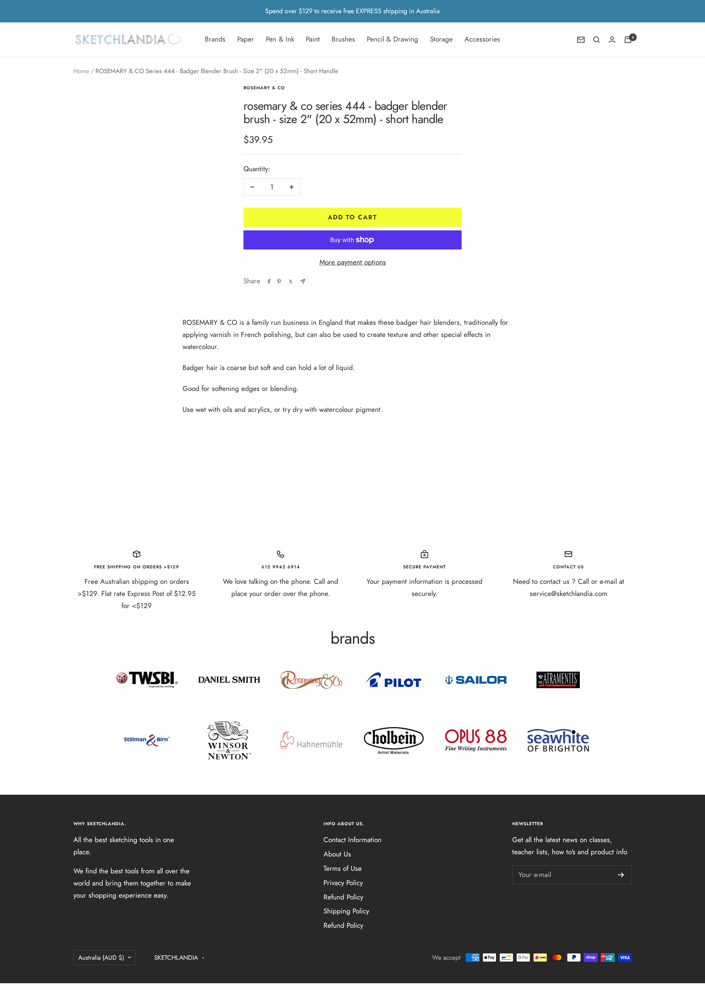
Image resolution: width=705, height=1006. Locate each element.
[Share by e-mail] (302, 281)
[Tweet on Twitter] (291, 281)
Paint (313, 39)
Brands (215, 39)
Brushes (343, 39)
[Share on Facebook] (269, 281)
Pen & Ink (280, 39)
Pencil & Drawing (392, 39)
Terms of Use (342, 868)
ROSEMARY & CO (264, 88)
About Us (337, 854)
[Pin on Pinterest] (279, 281)
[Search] (596, 39)
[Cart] (628, 39)
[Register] (621, 874)
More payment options (352, 262)
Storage (441, 39)
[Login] (612, 39)
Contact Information (352, 840)
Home (81, 71)
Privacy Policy (343, 883)
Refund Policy (343, 897)
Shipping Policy (346, 911)
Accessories (482, 39)
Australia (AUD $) (101, 957)
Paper (245, 39)
